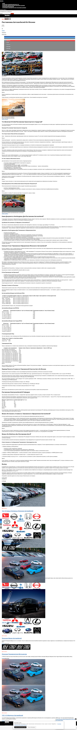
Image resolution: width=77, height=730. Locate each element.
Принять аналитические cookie (20, 727)
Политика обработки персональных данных (13, 5)
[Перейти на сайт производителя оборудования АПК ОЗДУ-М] (66, 724)
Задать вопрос (5, 119)
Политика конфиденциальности (10, 4)
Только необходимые (31, 727)
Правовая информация (8, 6)
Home (3, 3)
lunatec (3, 30)
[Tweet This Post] (39, 37)
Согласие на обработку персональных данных (14, 7)
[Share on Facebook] (39, 36)
